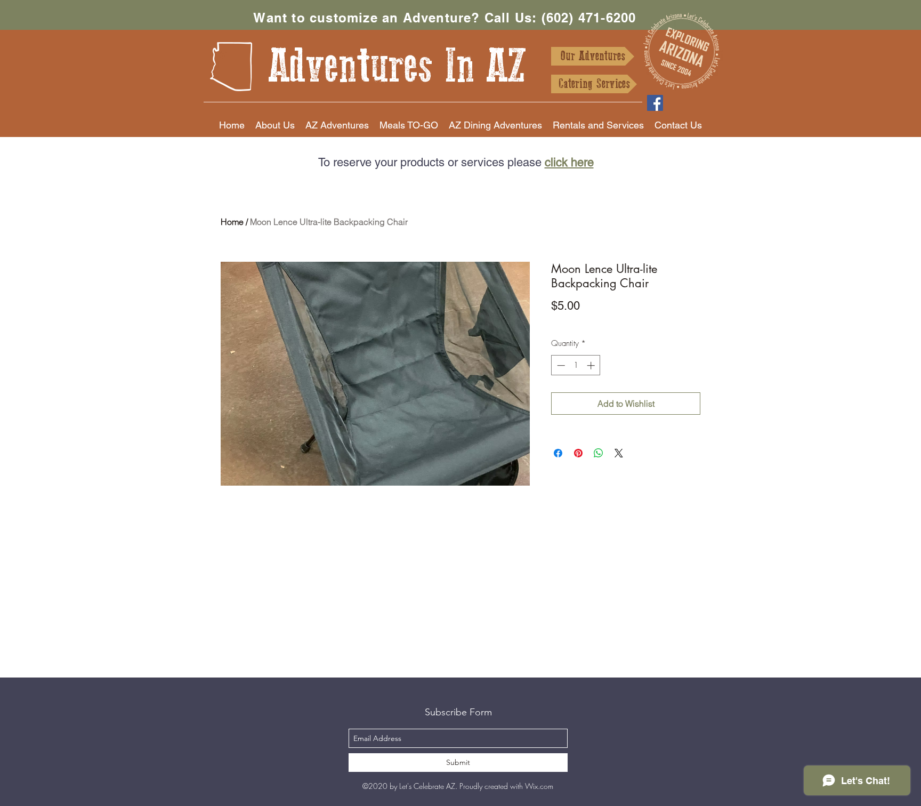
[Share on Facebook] (558, 453)
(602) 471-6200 (589, 17)
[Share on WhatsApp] (598, 453)
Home (232, 221)
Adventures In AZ (397, 66)
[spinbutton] (576, 365)
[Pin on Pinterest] (578, 453)
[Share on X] (618, 453)
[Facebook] (655, 103)
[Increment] (592, 365)
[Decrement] (560, 365)
